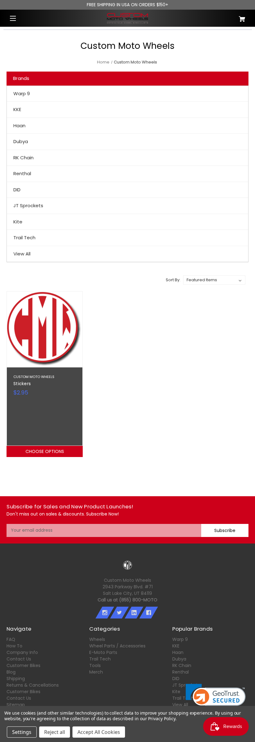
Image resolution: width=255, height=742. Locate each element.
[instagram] (104, 612)
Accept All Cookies (98, 732)
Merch (96, 672)
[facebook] (148, 612)
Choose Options (45, 451)
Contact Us (19, 659)
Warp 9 (21, 93)
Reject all (54, 732)
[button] (215, 699)
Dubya (20, 141)
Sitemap (16, 705)
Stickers (22, 383)
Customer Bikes (23, 665)
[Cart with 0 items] (228, 17)
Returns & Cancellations (33, 685)
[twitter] (119, 612)
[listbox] (214, 280)
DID (17, 189)
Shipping (16, 678)
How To (14, 646)
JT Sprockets (28, 205)
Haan (19, 125)
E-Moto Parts (103, 652)
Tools (95, 665)
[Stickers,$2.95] (44, 329)
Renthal (22, 173)
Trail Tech (24, 237)
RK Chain (23, 157)
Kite (17, 221)
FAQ (11, 639)
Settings (21, 732)
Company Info (22, 652)
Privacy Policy (161, 718)
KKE (17, 109)
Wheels (97, 639)
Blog (11, 672)
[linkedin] (134, 612)
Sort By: (173, 280)
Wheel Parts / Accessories (117, 646)
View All (21, 253)
